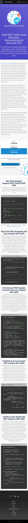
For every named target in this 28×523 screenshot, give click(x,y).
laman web (13, 512)
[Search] (26, 2)
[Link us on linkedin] (18, 496)
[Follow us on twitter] (13, 496)
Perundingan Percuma (14, 509)
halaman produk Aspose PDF (14, 226)
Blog (14, 511)
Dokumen (14, 503)
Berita (13, 505)
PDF (5, 167)
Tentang (13, 514)
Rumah (13, 501)
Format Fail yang (14, 151)
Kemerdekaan (14, 147)
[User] (23, 2)
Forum (13, 507)
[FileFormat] (8, 2)
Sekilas (14, 142)
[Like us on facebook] (10, 496)
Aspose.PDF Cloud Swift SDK (8, 63)
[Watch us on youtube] (15, 496)
